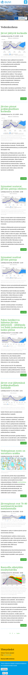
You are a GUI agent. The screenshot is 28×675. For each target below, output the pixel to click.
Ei (6, 673)
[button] (25, 2)
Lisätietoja (4, 669)
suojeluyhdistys (22, 482)
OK (4, 673)
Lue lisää (23, 98)
